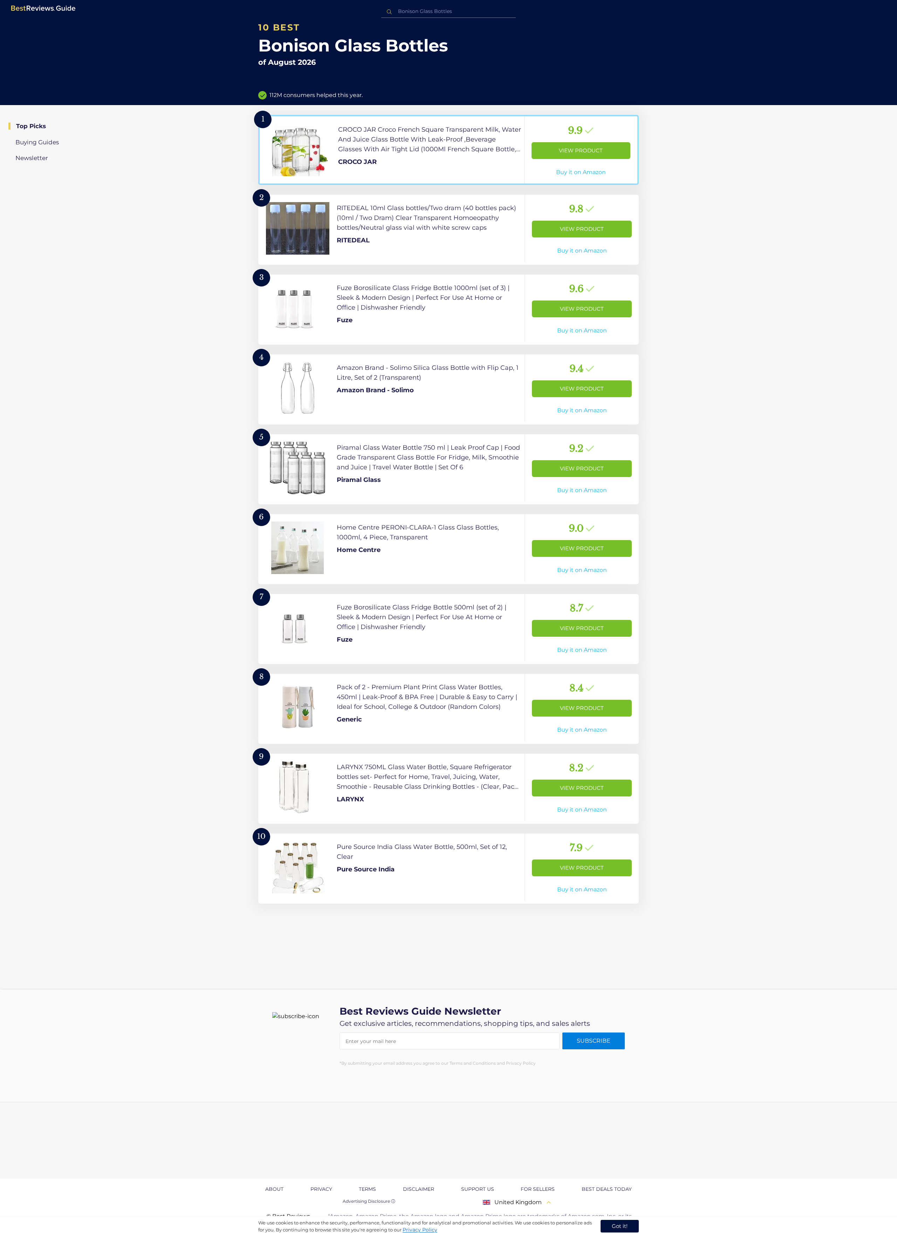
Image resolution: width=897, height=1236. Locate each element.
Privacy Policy (420, 1230)
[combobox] (448, 11)
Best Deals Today (607, 1189)
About (274, 1189)
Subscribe (593, 1040)
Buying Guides (37, 142)
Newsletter (31, 157)
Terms (367, 1189)
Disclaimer (418, 1189)
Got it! (620, 1226)
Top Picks (31, 126)
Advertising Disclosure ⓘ (369, 1201)
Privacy (321, 1189)
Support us (477, 1189)
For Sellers (538, 1189)
